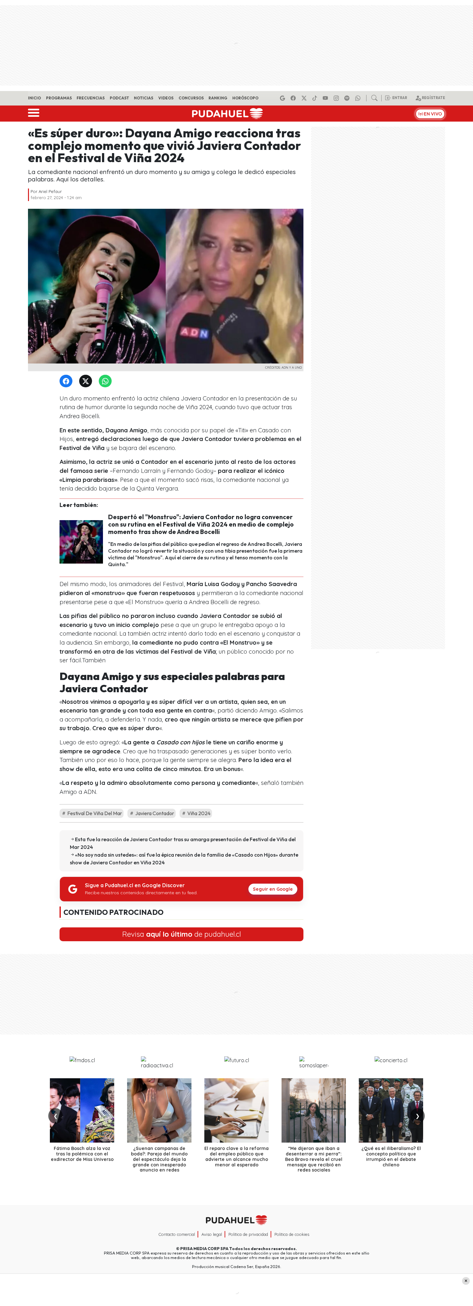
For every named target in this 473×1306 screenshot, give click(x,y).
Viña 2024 (198, 813)
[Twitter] (87, 381)
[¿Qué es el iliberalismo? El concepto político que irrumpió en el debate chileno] (391, 1110)
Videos (165, 98)
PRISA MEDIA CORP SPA (204, 1248)
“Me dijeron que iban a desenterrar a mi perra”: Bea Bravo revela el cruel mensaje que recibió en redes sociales (313, 1159)
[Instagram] (337, 98)
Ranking (218, 98)
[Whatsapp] (358, 98)
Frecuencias (91, 98)
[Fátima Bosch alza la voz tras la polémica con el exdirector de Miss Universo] (82, 1110)
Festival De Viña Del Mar (94, 813)
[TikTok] (315, 98)
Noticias (143, 98)
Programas (59, 98)
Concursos (191, 98)
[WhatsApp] (106, 381)
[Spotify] (347, 98)
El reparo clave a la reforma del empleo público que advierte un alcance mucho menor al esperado (236, 1156)
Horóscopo (245, 98)
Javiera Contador (154, 813)
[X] (305, 98)
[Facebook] (294, 98)
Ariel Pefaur (50, 191)
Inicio (34, 98)
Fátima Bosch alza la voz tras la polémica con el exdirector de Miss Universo (82, 1153)
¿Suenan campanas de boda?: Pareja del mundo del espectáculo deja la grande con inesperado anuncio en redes (159, 1159)
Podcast (119, 98)
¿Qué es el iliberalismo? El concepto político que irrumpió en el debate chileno (391, 1156)
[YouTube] (326, 98)
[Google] (283, 98)
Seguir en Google (273, 889)
